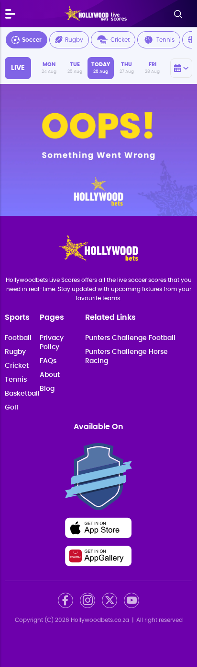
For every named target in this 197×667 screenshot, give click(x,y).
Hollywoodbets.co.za (100, 620)
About (50, 375)
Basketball (22, 393)
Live (18, 68)
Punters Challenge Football (130, 338)
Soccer (32, 40)
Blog (47, 389)
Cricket (120, 40)
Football (18, 338)
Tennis (165, 40)
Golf (12, 407)
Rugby (74, 40)
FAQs (48, 361)
